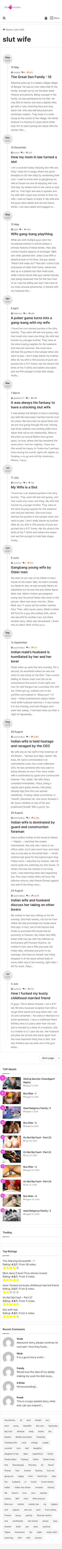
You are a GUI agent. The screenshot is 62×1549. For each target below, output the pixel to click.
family (50, 1454)
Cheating (41, 1437)
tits (30, 1532)
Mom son (8, 1504)
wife (20, 1537)
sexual (45, 1521)
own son (28, 1509)
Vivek (20, 1338)
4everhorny (9, 1420)
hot (5, 1481)
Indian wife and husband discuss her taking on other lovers (32, 904)
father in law (49, 1459)
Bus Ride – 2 (30, 1122)
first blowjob (18, 1465)
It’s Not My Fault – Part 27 (17, 1297)
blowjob (20, 1431)
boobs (41, 1431)
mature (7, 1498)
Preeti (20, 1397)
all (21, 1420)
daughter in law (11, 1454)
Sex (6, 1521)
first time (32, 1465)
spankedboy (19, 647)
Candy (20, 1368)
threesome (20, 1532)
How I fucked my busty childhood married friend (31, 1285)
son (27, 1526)
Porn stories (50, 1509)
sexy (55, 1521)
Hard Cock (42, 1476)
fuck (17, 1470)
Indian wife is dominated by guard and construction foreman (33, 827)
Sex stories (33, 1521)
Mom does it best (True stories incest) (25, 1273)
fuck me (50, 1470)
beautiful (27, 1426)
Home (9, 29)
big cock (8, 1431)
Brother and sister (24, 1437)
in (25, 1481)
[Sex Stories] (12, 7)
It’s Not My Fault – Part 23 (37, 1137)
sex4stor (17, 563)
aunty (16, 1426)
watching (8, 1537)
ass (47, 1420)
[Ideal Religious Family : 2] (12, 1112)
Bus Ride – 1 (29, 1093)
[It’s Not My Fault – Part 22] (12, 1156)
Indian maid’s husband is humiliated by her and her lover (31, 656)
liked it (15, 1493)
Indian (7, 1487)
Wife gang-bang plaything (32, 234)
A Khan (21, 1382)
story (35, 1526)
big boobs (53, 1426)
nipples (54, 1504)
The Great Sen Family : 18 (31, 77)
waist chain (51, 1532)
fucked (27, 1470)
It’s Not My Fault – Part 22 (37, 1152)
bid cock (40, 1426)
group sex (8, 1476)
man (33, 1493)
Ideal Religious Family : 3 (37, 1210)
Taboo (7, 1532)
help (54, 1476)
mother (21, 1504)
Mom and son (39, 1498)
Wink (20, 1353)
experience (38, 1454)
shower (7, 1526)
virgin (39, 1532)
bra (49, 1431)
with (28, 1537)
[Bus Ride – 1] (12, 1098)
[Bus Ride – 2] (12, 1127)
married (43, 1493)
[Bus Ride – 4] (12, 1200)
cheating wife (10, 1442)
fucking (38, 1470)
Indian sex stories (23, 1487)
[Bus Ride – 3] (12, 1171)
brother (7, 1437)
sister (18, 1526)
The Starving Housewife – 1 (19, 1260)
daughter (37, 1448)
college (34, 1442)
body (31, 1431)
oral (6, 1509)
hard (30, 1476)
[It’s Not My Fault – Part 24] (12, 1186)
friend (50, 1465)
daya (25, 1454)
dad (27, 1448)
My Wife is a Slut (24, 487)
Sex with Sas (10, 1309)
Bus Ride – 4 (30, 1196)
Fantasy (24, 1459)
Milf (17, 1498)
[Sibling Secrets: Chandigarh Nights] (12, 1083)
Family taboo (10, 1459)
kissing (51, 1487)
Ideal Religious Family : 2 (37, 1108)
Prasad (7, 1515)
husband (16, 1481)
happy (21, 1476)
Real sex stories (44, 1515)
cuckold (8, 1448)
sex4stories (18, 1521)
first (6, 1465)
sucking (46, 1526)
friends (7, 1470)
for (42, 1465)
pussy (18, 1515)
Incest (34, 1481)
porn (38, 1509)
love (25, 1493)
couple (45, 1442)
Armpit (38, 1420)
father (36, 1459)
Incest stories (47, 1481)
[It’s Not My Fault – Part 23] (12, 1142)
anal (29, 1420)
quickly (29, 1515)
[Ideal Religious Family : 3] (12, 1215)
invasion (39, 1487)
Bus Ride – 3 (30, 1166)
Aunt (6, 1426)
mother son (34, 1504)
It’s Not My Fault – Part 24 (37, 1181)
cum (19, 1448)
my (44, 1504)
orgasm (16, 1509)
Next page (48, 1058)
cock (24, 1442)
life (5, 1493)
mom (26, 1498)
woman (38, 1537)
